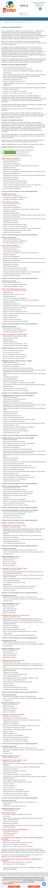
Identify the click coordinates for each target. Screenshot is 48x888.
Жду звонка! (23, 451)
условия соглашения (22, 455)
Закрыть (40, 430)
